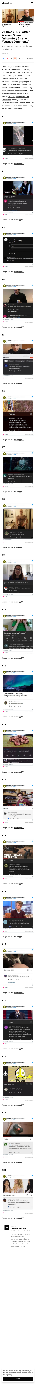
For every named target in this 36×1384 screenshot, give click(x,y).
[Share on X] (11, 58)
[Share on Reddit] (15, 58)
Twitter (19, 109)
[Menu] (32, 3)
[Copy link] (22, 58)
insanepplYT (19, 163)
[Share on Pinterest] (7, 58)
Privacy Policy (7, 1375)
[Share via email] (18, 58)
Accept (18, 1379)
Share (31, 58)
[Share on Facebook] (3, 58)
